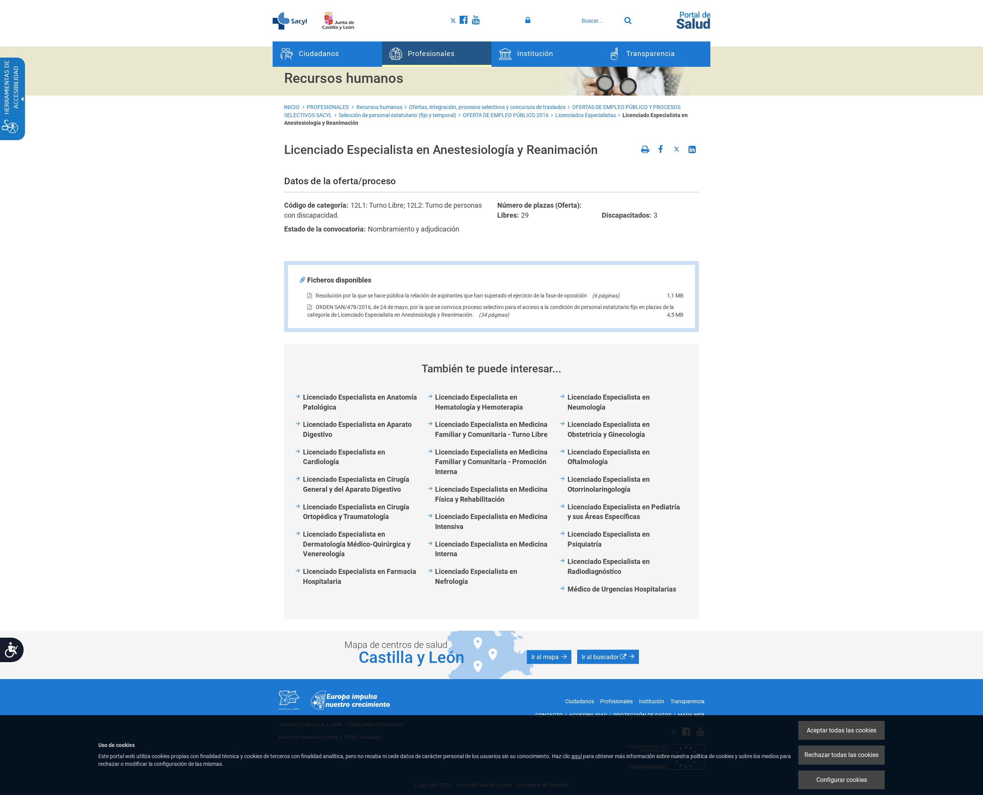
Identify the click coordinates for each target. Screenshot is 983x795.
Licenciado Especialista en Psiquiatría (609, 539)
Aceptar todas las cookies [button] (841, 730)
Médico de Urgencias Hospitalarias (622, 589)
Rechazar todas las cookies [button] (841, 755)
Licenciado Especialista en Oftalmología (609, 457)
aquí (576, 756)
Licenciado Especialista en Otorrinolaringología (609, 484)
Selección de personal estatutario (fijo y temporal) (397, 115)
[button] (549, 657)
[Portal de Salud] (693, 20)
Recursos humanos (379, 107)
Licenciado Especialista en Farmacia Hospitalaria (359, 576)
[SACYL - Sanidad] (290, 20)
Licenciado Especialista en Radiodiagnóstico (609, 566)
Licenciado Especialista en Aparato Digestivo (357, 429)
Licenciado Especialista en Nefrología (476, 576)
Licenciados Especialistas (585, 115)
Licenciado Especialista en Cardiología (344, 457)
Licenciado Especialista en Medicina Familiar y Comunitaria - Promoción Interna (491, 462)
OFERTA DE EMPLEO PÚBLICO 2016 (506, 115)
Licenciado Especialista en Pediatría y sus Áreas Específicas (624, 512)
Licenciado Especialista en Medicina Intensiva (491, 521)
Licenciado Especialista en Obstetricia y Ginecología (609, 429)
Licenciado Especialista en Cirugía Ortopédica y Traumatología (356, 512)
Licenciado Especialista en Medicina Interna (491, 549)
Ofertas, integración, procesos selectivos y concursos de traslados (487, 107)
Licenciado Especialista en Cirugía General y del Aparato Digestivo (356, 484)
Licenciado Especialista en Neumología (609, 402)
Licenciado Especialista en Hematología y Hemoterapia (479, 402)
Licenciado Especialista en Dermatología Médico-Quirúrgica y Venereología (356, 544)
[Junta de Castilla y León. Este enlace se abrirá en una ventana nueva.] (338, 20)
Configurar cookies (841, 779)
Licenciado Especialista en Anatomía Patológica (360, 402)
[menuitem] (327, 54)
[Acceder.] (529, 20)
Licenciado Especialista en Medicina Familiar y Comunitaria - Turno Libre (491, 429)
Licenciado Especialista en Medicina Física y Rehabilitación (491, 494)
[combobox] (599, 20)
